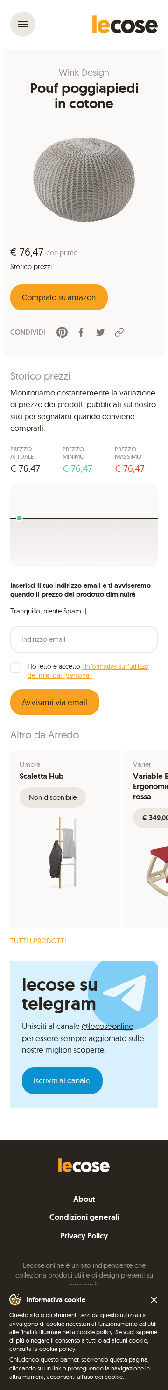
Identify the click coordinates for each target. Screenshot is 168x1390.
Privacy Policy (84, 1236)
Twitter (100, 332)
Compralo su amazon (59, 297)
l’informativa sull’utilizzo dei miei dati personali (88, 670)
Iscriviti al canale (62, 1080)
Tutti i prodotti (38, 940)
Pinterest (62, 332)
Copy (119, 332)
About (84, 1199)
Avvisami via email (54, 702)
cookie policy (57, 1348)
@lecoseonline (107, 1026)
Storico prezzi (31, 266)
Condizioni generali (84, 1217)
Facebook (81, 332)
